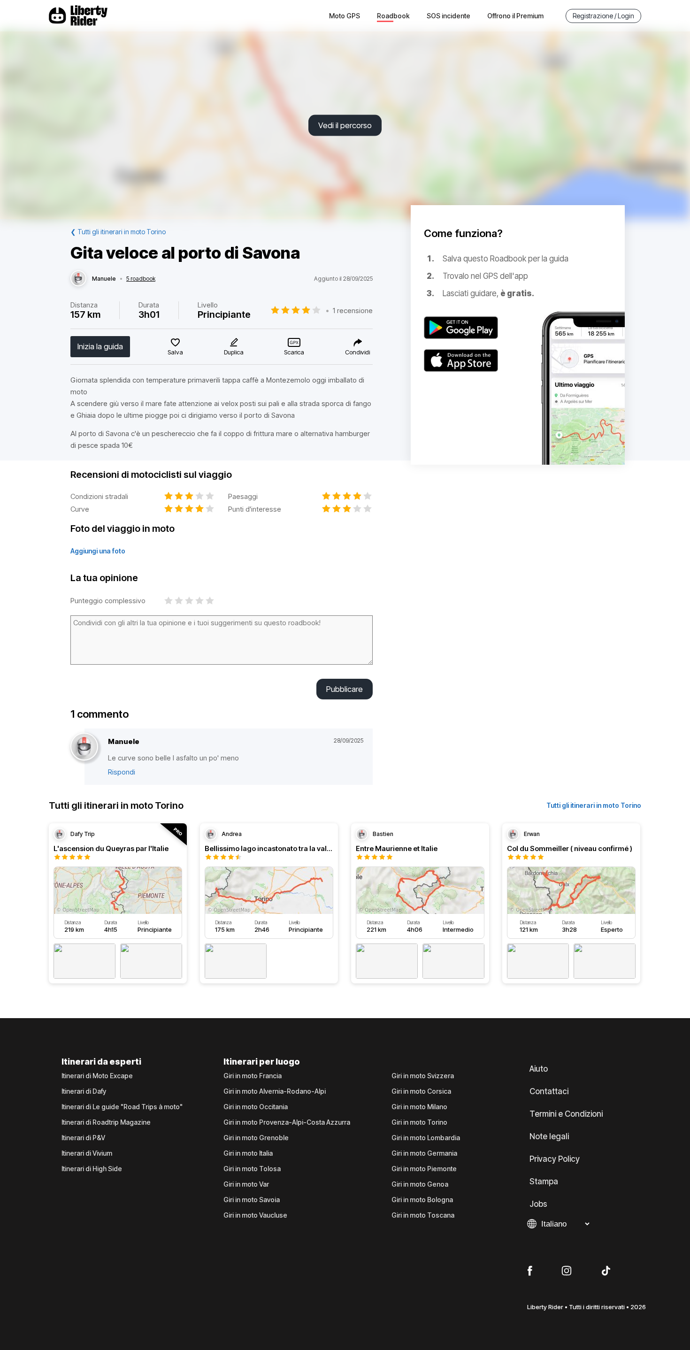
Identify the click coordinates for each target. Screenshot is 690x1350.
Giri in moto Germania (424, 1153)
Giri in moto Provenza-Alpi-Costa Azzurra (286, 1122)
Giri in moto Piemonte (424, 1169)
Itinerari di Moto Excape (97, 1076)
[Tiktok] (606, 1271)
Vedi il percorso (345, 125)
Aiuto (538, 1069)
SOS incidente (448, 16)
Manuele (104, 279)
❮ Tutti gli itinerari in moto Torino (118, 232)
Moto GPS (344, 16)
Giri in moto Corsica (421, 1091)
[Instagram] (566, 1271)
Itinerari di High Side (91, 1169)
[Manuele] (78, 278)
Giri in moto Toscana (422, 1215)
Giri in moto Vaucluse (255, 1215)
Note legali (549, 1136)
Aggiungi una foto (97, 551)
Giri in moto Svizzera (422, 1076)
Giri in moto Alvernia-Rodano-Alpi (274, 1091)
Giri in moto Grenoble (256, 1138)
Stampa (543, 1181)
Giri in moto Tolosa (252, 1169)
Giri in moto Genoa (419, 1184)
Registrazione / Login (603, 16)
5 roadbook (140, 279)
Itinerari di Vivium (86, 1153)
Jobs (538, 1204)
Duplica (234, 352)
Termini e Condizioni (566, 1114)
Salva (175, 352)
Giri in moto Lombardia (425, 1138)
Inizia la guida (100, 346)
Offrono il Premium (515, 16)
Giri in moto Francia (252, 1076)
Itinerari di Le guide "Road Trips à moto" (122, 1107)
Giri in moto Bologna (422, 1200)
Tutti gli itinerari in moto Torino (593, 805)
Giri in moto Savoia (251, 1200)
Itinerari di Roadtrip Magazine (106, 1122)
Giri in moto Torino (419, 1122)
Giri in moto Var (246, 1184)
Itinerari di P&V (83, 1138)
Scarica (294, 352)
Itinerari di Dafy (83, 1091)
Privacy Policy (554, 1159)
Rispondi (121, 771)
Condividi (357, 352)
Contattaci (548, 1091)
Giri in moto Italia (248, 1153)
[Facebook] (529, 1271)
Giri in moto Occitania (255, 1107)
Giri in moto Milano (419, 1107)
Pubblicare (344, 689)
